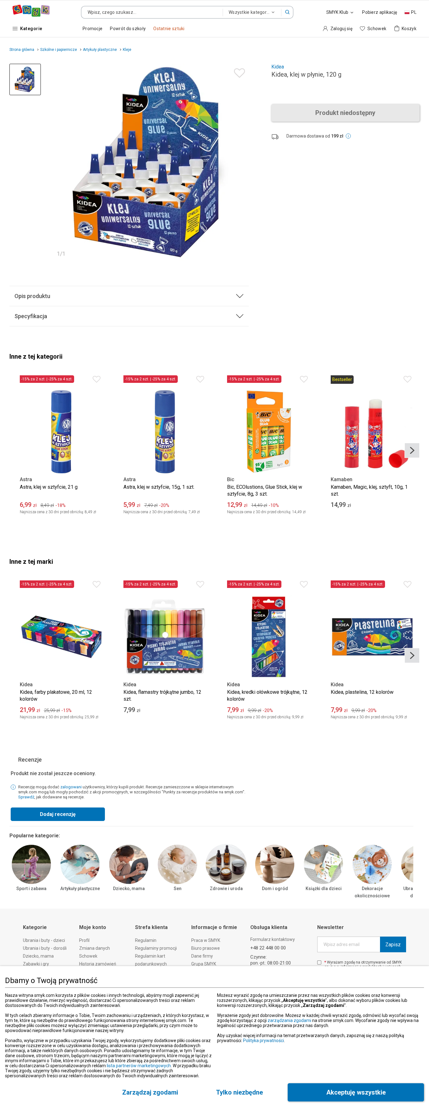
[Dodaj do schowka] (238, 71)
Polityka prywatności (263, 1040)
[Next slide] (412, 450)
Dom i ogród (275, 888)
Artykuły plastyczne (80, 888)
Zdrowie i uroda (226, 888)
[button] (287, 12)
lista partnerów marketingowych (139, 1065)
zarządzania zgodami (289, 1020)
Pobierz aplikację (379, 12)
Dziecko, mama (129, 888)
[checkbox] (319, 962)
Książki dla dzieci (324, 888)
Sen (178, 888)
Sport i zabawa (31, 888)
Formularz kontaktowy (272, 939)
